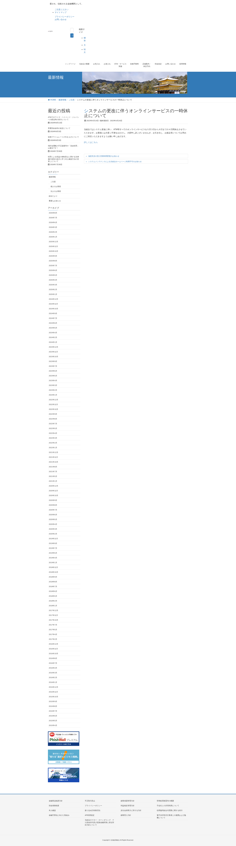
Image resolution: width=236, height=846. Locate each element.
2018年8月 (53, 582)
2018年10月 (53, 572)
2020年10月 (53, 495)
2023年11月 (53, 352)
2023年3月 (53, 385)
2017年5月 (53, 630)
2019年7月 (53, 548)
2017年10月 (53, 620)
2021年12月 (53, 452)
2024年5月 (53, 328)
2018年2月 (53, 601)
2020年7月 (53, 510)
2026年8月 (53, 213)
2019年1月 (53, 563)
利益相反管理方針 (127, 806)
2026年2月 (53, 232)
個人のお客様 (56, 186)
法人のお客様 (56, 191)
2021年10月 (53, 462)
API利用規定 (89, 815)
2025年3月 (53, 285)
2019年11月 (53, 539)
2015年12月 (53, 687)
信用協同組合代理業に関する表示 (170, 810)
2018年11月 (53, 567)
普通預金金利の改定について (59, 128)
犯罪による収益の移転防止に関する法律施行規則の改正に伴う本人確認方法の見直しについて (63, 159)
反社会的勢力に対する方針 (131, 810)
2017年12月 (53, 610)
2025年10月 (53, 251)
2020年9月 (53, 500)
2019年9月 (53, 543)
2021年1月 (53, 481)
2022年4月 (53, 433)
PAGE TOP (228, 818)
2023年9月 (53, 361)
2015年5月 (53, 721)
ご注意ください (61, 9)
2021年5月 (53, 476)
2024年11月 (53, 304)
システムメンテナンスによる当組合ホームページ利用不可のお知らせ (115, 161)
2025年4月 (53, 280)
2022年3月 (53, 438)
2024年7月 (53, 318)
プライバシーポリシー (64, 17)
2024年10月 (53, 309)
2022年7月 (53, 424)
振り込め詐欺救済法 (92, 810)
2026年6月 (53, 222)
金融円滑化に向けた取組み (59, 815)
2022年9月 (53, 414)
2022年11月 (53, 404)
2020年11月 (53, 491)
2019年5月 (53, 553)
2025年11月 (53, 246)
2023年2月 (53, 390)
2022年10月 (53, 409)
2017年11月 (53, 615)
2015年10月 (53, 697)
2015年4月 (53, 725)
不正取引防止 (90, 801)
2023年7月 (53, 366)
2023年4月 (53, 380)
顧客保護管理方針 (127, 801)
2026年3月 (53, 227)
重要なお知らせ (55, 201)
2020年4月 (53, 524)
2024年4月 (53, 333)
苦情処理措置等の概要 (165, 801)
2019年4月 (53, 558)
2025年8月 (53, 261)
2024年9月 (53, 313)
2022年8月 (53, 419)
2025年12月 (53, 242)
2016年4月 (53, 668)
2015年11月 (53, 692)
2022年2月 (53, 443)
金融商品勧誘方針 (56, 801)
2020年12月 (53, 486)
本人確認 (52, 810)
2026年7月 (53, 218)
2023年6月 (53, 371)
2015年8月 (53, 706)
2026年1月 (53, 237)
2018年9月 (53, 577)
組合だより (53, 196)
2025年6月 (53, 270)
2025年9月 (53, 256)
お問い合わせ (60, 19)
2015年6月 (53, 716)
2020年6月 (53, 515)
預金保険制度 (54, 806)
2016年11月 (53, 649)
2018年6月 (53, 591)
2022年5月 (53, 428)
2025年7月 (53, 266)
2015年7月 (53, 711)
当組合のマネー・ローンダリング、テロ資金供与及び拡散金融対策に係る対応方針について (99, 822)
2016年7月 (53, 663)
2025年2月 (53, 289)
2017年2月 (53, 639)
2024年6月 (53, 323)
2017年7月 (53, 625)
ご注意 (53, 182)
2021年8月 (53, 467)
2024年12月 (53, 299)
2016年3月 (53, 673)
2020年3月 (53, 529)
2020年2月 (53, 534)
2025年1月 (53, 294)
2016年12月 (53, 644)
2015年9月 (53, 701)
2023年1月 (53, 395)
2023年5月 (53, 376)
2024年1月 (53, 342)
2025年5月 (53, 275)
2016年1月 (53, 682)
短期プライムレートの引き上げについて (63, 137)
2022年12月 (53, 400)
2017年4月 (53, 634)
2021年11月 (53, 457)
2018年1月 (53, 606)
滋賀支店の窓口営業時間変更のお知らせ (103, 156)
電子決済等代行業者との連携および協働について (171, 816)
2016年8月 (53, 658)
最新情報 (52, 177)
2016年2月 (53, 677)
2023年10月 (53, 357)
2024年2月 (53, 337)
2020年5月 (53, 519)
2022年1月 (53, 448)
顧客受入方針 (126, 815)
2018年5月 (53, 596)
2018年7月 (53, 586)
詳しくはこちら (91, 142)
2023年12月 (53, 347)
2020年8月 (53, 505)
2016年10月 (53, 654)
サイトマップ (60, 12)
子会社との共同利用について (168, 806)
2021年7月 (53, 471)
